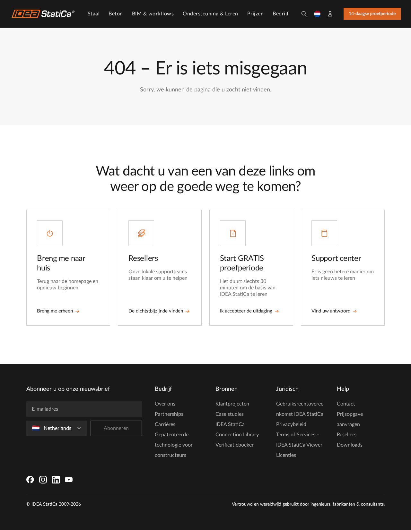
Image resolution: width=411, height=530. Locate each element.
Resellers (346, 434)
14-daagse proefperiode (372, 14)
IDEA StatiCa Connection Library (237, 429)
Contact (346, 403)
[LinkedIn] (56, 479)
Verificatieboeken (235, 445)
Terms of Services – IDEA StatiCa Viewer (299, 440)
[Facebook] (30, 479)
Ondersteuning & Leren (210, 13)
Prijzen (255, 13)
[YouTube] (69, 479)
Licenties (286, 455)
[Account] (330, 14)
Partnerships (169, 414)
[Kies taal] (317, 14)
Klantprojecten (232, 403)
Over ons (165, 403)
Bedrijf (281, 13)
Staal (94, 13)
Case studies (229, 414)
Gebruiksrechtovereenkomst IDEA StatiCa (299, 409)
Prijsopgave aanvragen (350, 419)
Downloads (350, 445)
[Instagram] (43, 479)
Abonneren (116, 428)
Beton (116, 13)
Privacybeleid (291, 424)
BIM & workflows (153, 13)
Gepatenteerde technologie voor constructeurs (174, 445)
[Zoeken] (304, 13)
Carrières (165, 424)
